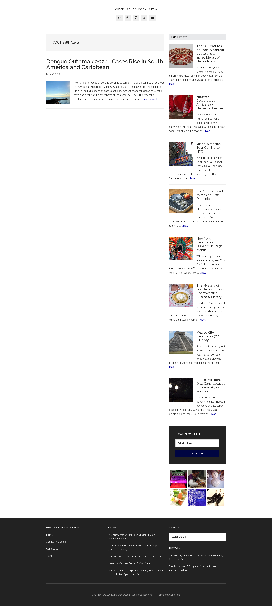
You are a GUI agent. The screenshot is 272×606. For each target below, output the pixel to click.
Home (49, 534)
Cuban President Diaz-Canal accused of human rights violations (210, 385)
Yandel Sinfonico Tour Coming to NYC (208, 147)
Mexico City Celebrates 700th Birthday (209, 336)
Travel (49, 555)
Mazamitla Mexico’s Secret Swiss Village (129, 563)
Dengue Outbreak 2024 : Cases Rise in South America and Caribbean (104, 64)
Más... (172, 83)
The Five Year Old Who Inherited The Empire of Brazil (135, 556)
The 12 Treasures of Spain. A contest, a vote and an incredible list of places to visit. (210, 53)
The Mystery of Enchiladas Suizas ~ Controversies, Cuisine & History (210, 291)
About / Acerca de (56, 541)
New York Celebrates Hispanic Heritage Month (209, 244)
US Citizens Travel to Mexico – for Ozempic (209, 195)
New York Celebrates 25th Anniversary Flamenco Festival (210, 102)
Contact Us (52, 548)
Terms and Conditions (169, 595)
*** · (156, 595)
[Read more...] (149, 99)
